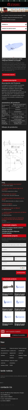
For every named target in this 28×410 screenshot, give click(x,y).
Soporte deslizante (7, 229)
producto (6, 15)
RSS (11, 404)
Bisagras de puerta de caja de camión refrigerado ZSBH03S (20, 324)
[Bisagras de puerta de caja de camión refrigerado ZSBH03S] (20, 317)
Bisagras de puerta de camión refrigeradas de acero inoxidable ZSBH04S (7, 324)
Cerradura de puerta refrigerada (10, 231)
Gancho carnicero (18, 227)
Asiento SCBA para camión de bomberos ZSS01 (5, 363)
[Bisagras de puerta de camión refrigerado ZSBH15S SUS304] (8, 287)
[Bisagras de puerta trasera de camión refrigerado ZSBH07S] (8, 302)
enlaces (2, 404)
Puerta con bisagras (7, 227)
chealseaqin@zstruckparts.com (11, 398)
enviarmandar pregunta (8, 74)
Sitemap (7, 404)
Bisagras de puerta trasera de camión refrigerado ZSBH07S (7, 309)
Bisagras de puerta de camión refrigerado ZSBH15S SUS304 (7, 294)
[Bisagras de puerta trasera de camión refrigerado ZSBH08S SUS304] (20, 287)
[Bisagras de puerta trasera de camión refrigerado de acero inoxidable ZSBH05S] (20, 302)
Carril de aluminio (7, 233)
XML (13, 404)
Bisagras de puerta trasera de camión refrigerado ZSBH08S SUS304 (20, 294)
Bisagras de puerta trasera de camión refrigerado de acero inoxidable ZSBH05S (20, 309)
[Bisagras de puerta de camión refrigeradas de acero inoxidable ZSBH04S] (8, 317)
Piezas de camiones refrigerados (15, 15)
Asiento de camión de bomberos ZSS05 (13, 363)
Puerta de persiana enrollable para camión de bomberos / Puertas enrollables (23, 353)
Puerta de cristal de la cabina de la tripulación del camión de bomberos (14, 353)
